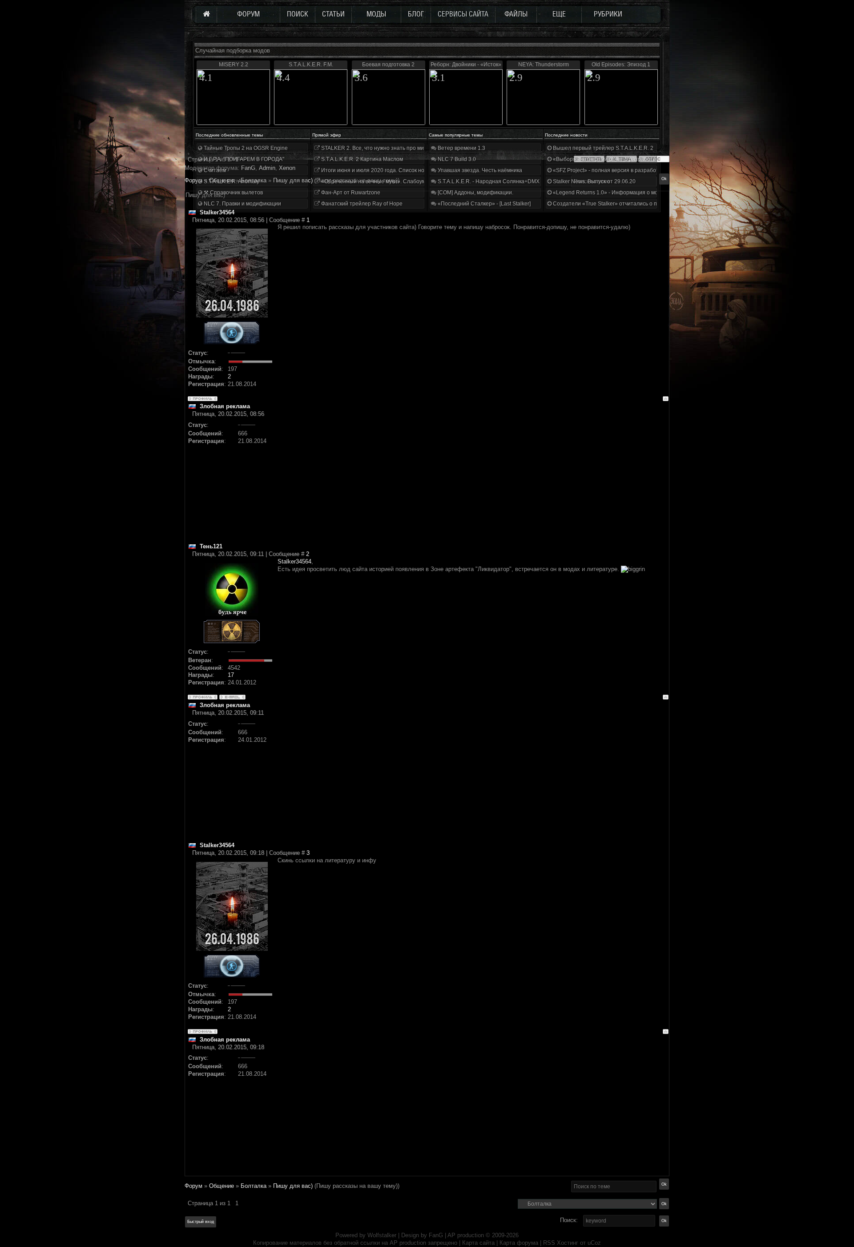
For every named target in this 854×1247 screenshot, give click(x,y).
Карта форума (519, 1242)
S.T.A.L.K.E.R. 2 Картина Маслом (361, 159)
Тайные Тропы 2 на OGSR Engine (245, 148)
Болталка (253, 1186)
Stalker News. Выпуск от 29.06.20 (594, 181)
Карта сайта (478, 1242)
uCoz (594, 1242)
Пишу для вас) (293, 1186)
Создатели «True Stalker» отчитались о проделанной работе (630, 204)
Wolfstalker (381, 1235)
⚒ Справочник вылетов (232, 192)
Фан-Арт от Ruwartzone (350, 192)
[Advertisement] (473, 480)
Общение (221, 1186)
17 (231, 675)
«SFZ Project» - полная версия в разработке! (608, 170)
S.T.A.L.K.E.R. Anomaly (230, 181)
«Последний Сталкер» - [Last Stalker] (483, 204)
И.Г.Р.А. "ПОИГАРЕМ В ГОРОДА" (243, 159)
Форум (193, 180)
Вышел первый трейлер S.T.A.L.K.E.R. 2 (602, 148)
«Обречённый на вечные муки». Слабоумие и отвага (387, 181)
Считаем (214, 170)
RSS (549, 1242)
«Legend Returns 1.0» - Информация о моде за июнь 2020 (625, 192)
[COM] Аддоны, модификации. (474, 192)
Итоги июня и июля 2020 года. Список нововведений (387, 170)
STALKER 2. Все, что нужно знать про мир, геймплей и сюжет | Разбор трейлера (422, 148)
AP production (465, 1235)
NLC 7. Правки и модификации (241, 204)
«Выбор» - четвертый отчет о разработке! (606, 159)
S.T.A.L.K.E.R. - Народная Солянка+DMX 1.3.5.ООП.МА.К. (508, 181)
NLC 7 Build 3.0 (456, 159)
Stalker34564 (294, 561)
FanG (437, 1235)
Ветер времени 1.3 (460, 148)
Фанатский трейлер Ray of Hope (361, 204)
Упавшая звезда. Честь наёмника (479, 170)
